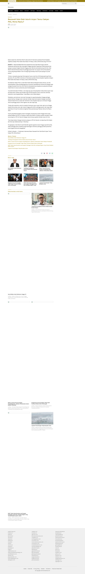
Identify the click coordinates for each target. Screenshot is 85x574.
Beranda (11, 10)
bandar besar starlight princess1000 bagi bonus (65, 14)
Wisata (56, 10)
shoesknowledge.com (36, 546)
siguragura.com (58, 561)
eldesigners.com (11, 560)
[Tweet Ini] (44, 153)
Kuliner (61, 10)
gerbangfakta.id (58, 545)
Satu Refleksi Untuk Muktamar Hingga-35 (17, 137)
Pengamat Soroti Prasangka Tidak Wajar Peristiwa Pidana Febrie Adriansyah (25, 143)
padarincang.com (11, 531)
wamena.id (10, 545)
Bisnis (21, 10)
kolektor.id (10, 533)
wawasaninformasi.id (59, 537)
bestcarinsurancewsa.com (37, 536)
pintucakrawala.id (35, 560)
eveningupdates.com (36, 539)
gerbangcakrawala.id (36, 554)
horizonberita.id (58, 539)
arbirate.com (10, 555)
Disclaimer (48, 568)
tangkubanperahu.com (60, 558)
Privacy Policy (37, 568)
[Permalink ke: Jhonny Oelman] (9, 24)
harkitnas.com (58, 557)
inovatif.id (10, 542)
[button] (75, 3)
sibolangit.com (58, 560)
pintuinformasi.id (58, 536)
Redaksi (43, 568)
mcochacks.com (35, 540)
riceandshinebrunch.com (37, 545)
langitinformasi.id (35, 558)
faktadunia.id (34, 549)
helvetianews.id (35, 555)
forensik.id (57, 551)
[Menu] (9, 3)
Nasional (16, 10)
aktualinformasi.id (35, 548)
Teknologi (39, 10)
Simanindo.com (46, 570)
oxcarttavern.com (35, 543)
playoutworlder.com (12, 557)
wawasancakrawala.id (60, 531)
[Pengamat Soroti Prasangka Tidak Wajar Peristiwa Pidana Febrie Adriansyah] (15, 178)
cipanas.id (10, 539)
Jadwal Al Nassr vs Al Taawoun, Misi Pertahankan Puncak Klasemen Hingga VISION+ (57, 1)
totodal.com (34, 533)
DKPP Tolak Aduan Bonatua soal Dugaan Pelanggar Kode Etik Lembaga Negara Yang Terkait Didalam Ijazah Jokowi (30, 146)
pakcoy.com (57, 554)
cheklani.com (34, 531)
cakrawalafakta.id (59, 534)
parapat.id (10, 546)
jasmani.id (10, 537)
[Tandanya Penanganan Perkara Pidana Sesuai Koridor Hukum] (31, 163)
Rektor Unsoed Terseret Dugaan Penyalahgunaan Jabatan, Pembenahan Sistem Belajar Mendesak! (30, 141)
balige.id (9, 549)
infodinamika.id (58, 546)
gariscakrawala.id (35, 552)
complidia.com (35, 537)
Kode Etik (30, 568)
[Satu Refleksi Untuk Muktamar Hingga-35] (15, 163)
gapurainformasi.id (36, 551)
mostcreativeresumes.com (37, 542)
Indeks (25, 568)
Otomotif (27, 10)
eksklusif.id (10, 540)
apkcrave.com (35, 534)
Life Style (51, 10)
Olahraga (32, 10)
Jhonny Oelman (13, 24)
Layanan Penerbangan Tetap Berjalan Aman (18, 148)
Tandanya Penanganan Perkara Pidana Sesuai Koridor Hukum (22, 139)
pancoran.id (10, 536)
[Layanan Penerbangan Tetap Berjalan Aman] (46, 178)
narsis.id (57, 548)
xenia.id (9, 543)
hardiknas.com (58, 552)
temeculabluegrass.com (13, 558)
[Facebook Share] (42, 153)
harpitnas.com (58, 555)
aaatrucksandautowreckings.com (15, 552)
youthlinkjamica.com (12, 554)
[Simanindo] (11, 7)
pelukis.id (10, 534)
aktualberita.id (58, 533)
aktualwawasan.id (59, 543)
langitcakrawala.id (35, 557)
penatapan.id (10, 548)
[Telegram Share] (50, 153)
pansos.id (57, 549)
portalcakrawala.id (59, 540)
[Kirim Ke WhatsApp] (52, 153)
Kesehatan (45, 10)
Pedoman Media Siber (57, 568)
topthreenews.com (12, 551)
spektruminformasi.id (59, 542)
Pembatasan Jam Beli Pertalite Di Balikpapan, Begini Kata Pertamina (18, 1)
